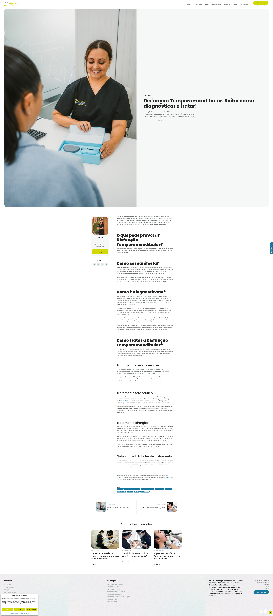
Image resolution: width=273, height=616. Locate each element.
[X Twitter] (98, 264)
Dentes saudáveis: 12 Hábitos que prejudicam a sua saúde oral (105, 556)
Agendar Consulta (100, 251)
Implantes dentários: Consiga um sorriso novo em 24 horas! (167, 556)
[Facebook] (94, 264)
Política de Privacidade (24, 613)
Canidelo (266, 584)
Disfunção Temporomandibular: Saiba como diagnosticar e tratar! (199, 103)
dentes (127, 401)
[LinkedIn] (102, 264)
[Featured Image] (105, 539)
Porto (267, 586)
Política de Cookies (14, 613)
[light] (270, 612)
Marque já (169, 477)
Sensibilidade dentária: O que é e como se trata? (135, 555)
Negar (19, 609)
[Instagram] (265, 611)
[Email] (106, 264)
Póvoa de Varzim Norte (262, 580)
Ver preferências (31, 609)
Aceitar (8, 609)
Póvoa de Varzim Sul (262, 582)
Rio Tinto (266, 588)
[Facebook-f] (261, 611)
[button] (36, 595)
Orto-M (121, 477)
